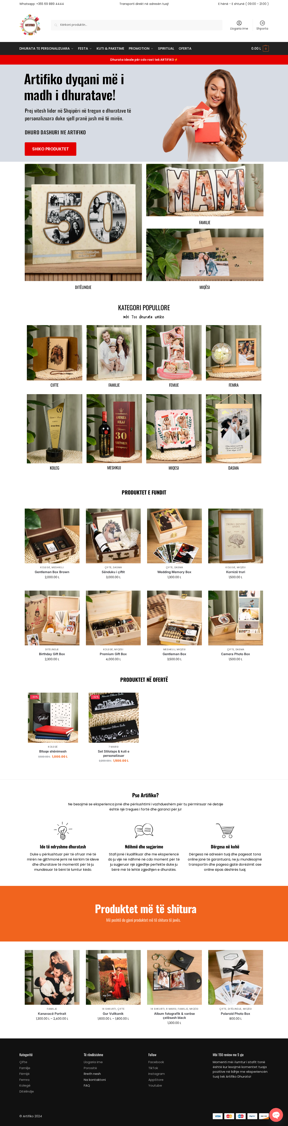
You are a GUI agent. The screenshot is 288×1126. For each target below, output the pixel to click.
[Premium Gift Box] (113, 618)
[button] (260, 48)
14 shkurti (109, 1009)
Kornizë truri (235, 572)
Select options (113, 586)
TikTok (153, 1068)
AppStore (156, 1079)
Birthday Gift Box (52, 654)
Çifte (108, 567)
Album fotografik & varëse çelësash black (174, 1016)
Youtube (155, 1085)
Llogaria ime (239, 28)
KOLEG (54, 468)
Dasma (117, 567)
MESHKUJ (114, 467)
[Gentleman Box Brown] (52, 536)
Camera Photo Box (235, 654)
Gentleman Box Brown (52, 572)
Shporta (262, 28)
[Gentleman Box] (174, 618)
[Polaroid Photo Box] (235, 977)
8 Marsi (171, 1009)
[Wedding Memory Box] (174, 536)
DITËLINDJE (52, 649)
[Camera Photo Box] (235, 618)
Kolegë (45, 567)
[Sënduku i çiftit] (113, 536)
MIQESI (174, 468)
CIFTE (55, 385)
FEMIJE (174, 385)
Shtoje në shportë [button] (52, 586)
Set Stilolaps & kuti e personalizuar (113, 753)
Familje (204, 222)
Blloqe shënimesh (53, 751)
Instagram (156, 1073)
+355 (50, 4)
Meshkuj (58, 567)
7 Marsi (114, 746)
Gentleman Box (174, 654)
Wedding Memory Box (174, 572)
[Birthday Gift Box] (52, 618)
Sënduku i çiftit (113, 572)
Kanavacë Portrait (52, 1014)
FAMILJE (114, 385)
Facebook (156, 1062)
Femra (24, 1079)
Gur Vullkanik (113, 1014)
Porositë (90, 1068)
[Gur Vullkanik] (113, 977)
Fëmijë (24, 1073)
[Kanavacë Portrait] (52, 977)
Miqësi (205, 287)
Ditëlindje (83, 287)
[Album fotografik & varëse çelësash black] (174, 977)
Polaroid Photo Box (235, 1014)
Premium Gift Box (113, 654)
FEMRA (234, 385)
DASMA (233, 468)
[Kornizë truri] (235, 536)
